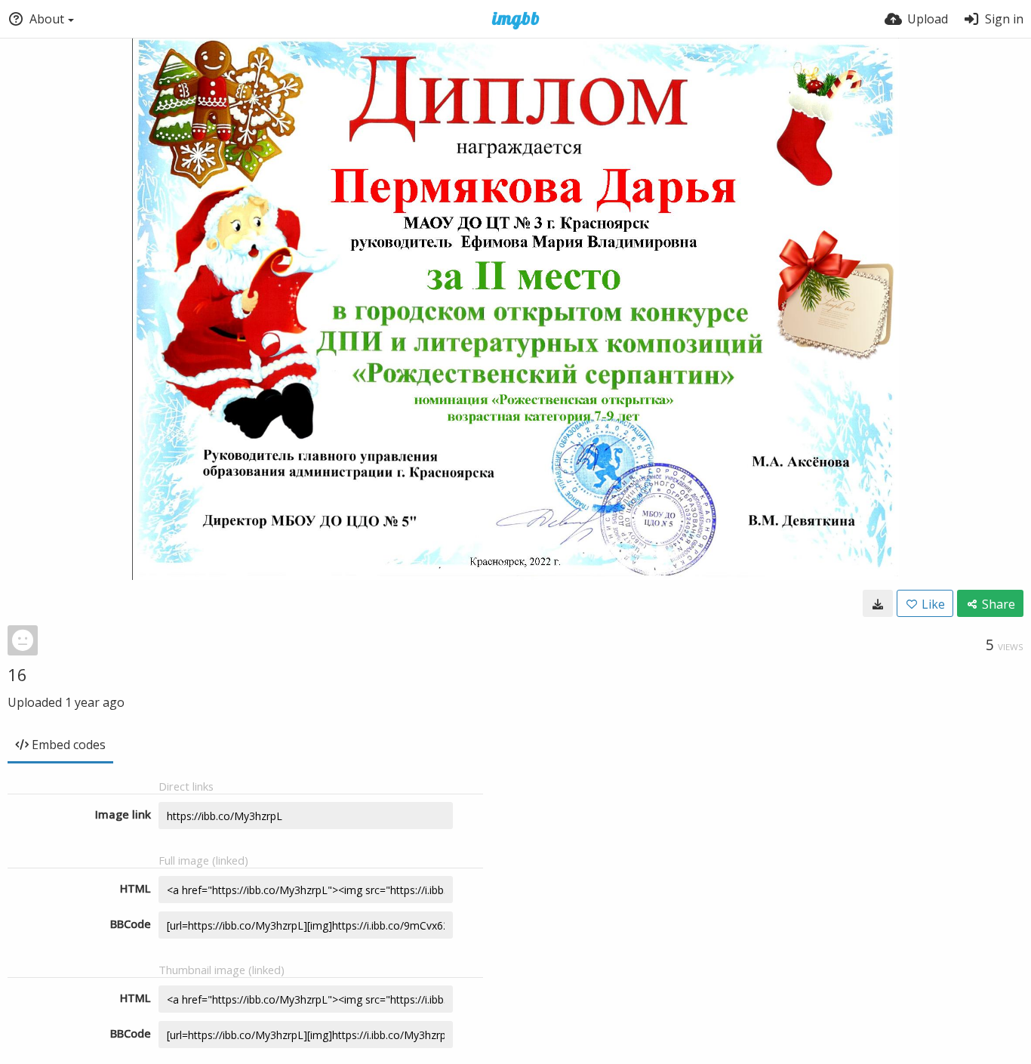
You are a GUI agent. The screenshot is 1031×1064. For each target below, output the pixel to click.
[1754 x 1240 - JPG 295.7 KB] (878, 603)
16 (17, 674)
